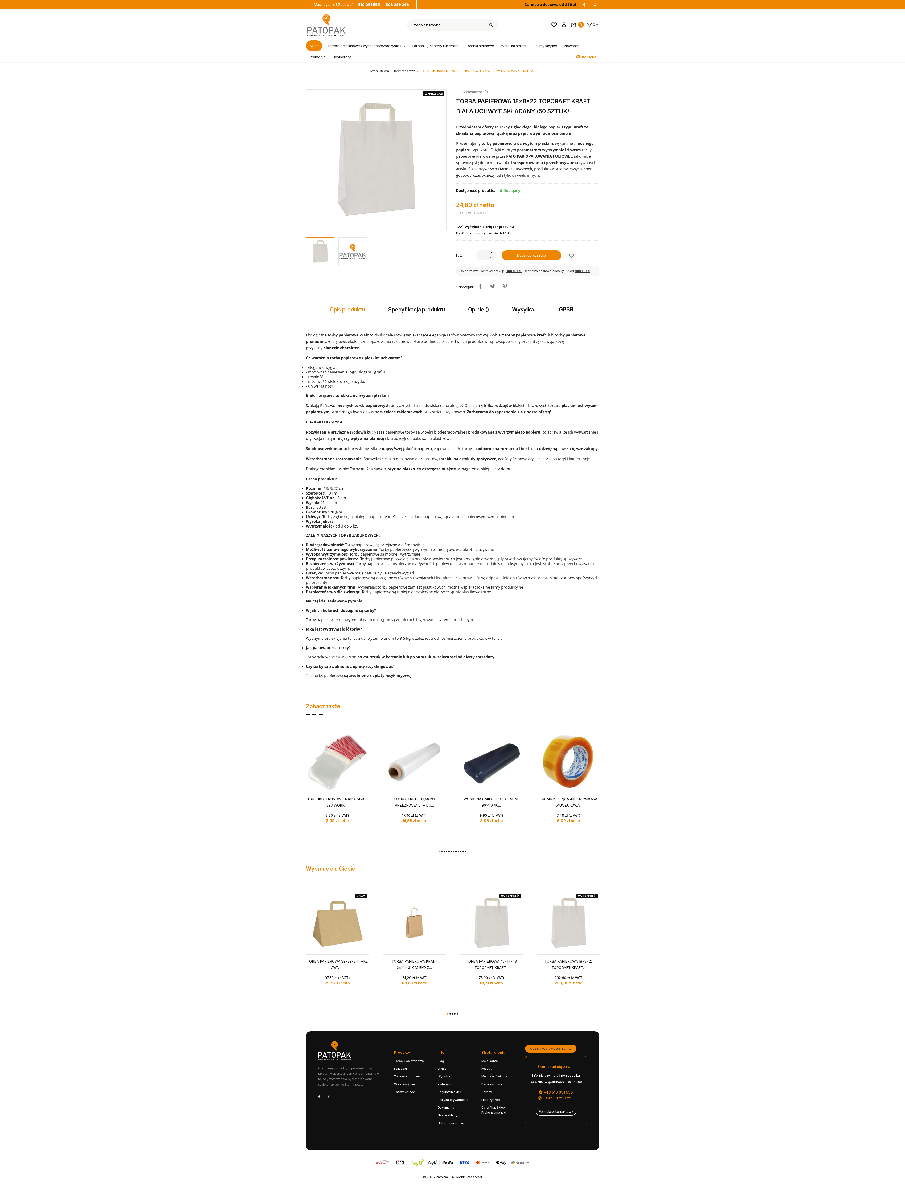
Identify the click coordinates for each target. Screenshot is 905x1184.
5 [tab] (449, 851)
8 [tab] (456, 851)
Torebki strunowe (480, 46)
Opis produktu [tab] (347, 309)
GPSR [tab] (566, 309)
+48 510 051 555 (558, 1092)
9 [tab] (458, 851)
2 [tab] (442, 851)
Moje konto (489, 1061)
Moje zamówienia (494, 1076)
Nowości (571, 46)
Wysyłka (444, 1076)
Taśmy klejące (545, 46)
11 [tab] (463, 851)
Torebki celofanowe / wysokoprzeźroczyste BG (366, 46)
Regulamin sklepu (451, 1092)
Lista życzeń (490, 1100)
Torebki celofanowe (409, 1061)
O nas (442, 1068)
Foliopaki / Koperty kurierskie (435, 46)
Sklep (314, 46)
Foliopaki (400, 1068)
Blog (441, 1061)
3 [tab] (444, 851)
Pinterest (505, 286)
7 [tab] (453, 851)
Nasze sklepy (447, 1115)
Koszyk (486, 1068)
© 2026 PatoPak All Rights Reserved (452, 1177)
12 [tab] (465, 851)
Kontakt (588, 57)
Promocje (317, 57)
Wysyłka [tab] (523, 309)
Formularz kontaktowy (556, 1112)
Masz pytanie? (347, 4)
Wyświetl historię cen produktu (485, 227)
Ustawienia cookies (452, 1123)
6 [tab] (451, 851)
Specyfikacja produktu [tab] (416, 309)
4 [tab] (446, 851)
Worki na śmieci (514, 46)
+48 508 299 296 (558, 1098)
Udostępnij (480, 286)
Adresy (486, 1092)
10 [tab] (460, 851)
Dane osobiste (492, 1084)
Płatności (444, 1084)
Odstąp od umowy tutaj (551, 1048)
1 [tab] (439, 851)
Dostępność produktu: (475, 190)
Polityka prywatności (453, 1100)
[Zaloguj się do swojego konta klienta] (564, 25)
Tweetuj (492, 286)
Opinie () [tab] (478, 309)
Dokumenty (446, 1107)
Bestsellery (342, 57)
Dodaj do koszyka (531, 255)
